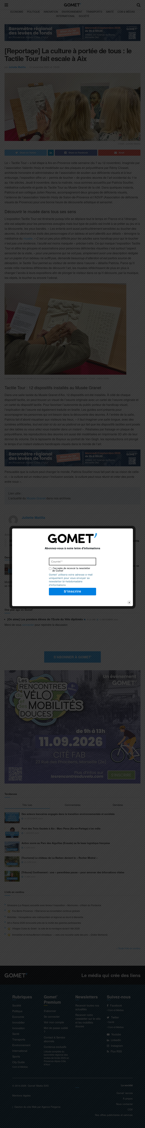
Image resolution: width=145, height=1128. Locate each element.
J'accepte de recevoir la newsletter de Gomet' (71, 569)
